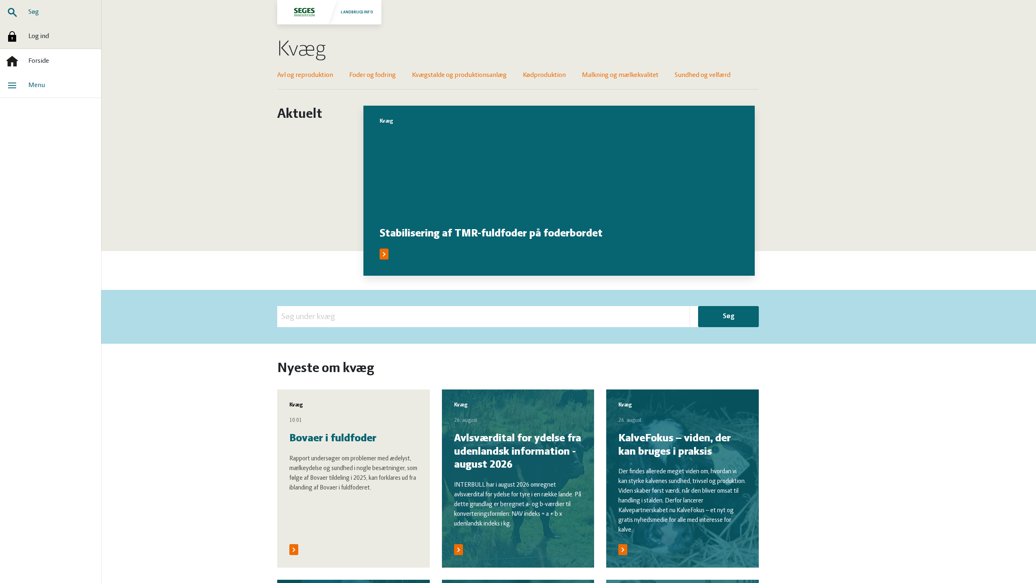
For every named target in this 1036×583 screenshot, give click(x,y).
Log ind (38, 36)
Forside (38, 61)
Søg (33, 12)
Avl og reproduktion (305, 75)
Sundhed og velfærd (702, 75)
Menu (36, 85)
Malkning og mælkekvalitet (620, 75)
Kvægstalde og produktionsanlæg (459, 75)
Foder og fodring (372, 75)
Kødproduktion (544, 75)
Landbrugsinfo (357, 12)
